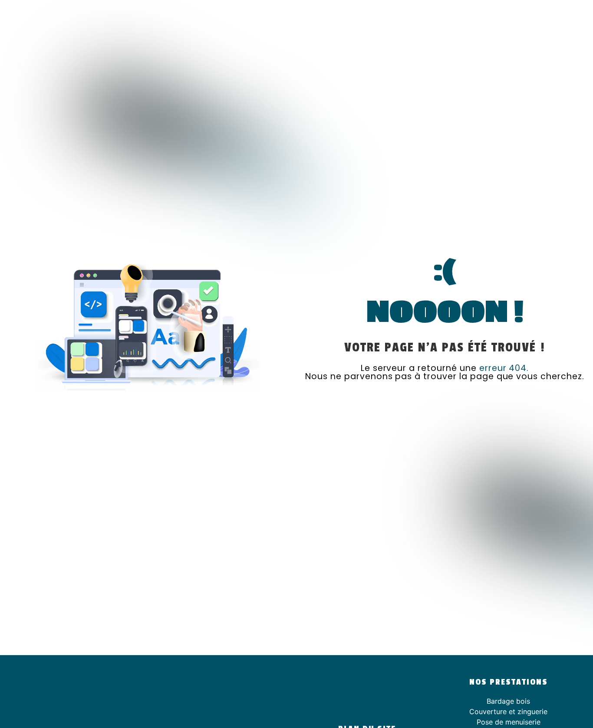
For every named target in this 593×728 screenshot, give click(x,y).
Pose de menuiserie (508, 722)
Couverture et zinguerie (508, 711)
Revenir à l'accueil (444, 397)
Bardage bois (508, 701)
